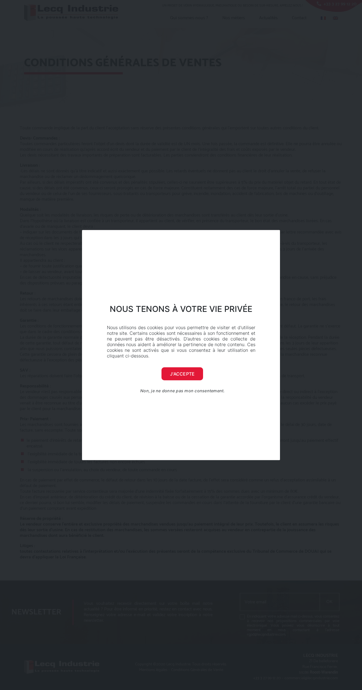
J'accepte (182, 374)
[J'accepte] (273, 345)
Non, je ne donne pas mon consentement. (182, 390)
